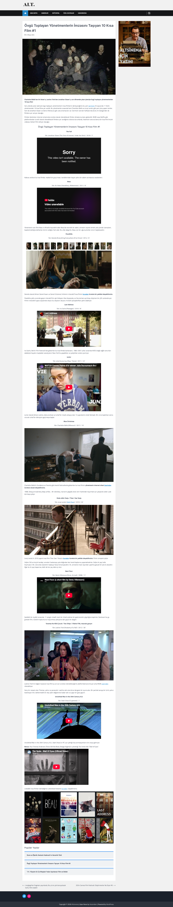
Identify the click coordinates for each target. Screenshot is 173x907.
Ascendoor (93, 904)
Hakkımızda (82, 13)
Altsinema (75, 904)
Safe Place (70, 502)
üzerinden (107, 485)
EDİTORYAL (55, 13)
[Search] (149, 13)
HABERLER (44, 13)
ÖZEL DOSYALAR (68, 13)
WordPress (110, 904)
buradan (86, 294)
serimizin (92, 106)
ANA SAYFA (33, 13)
